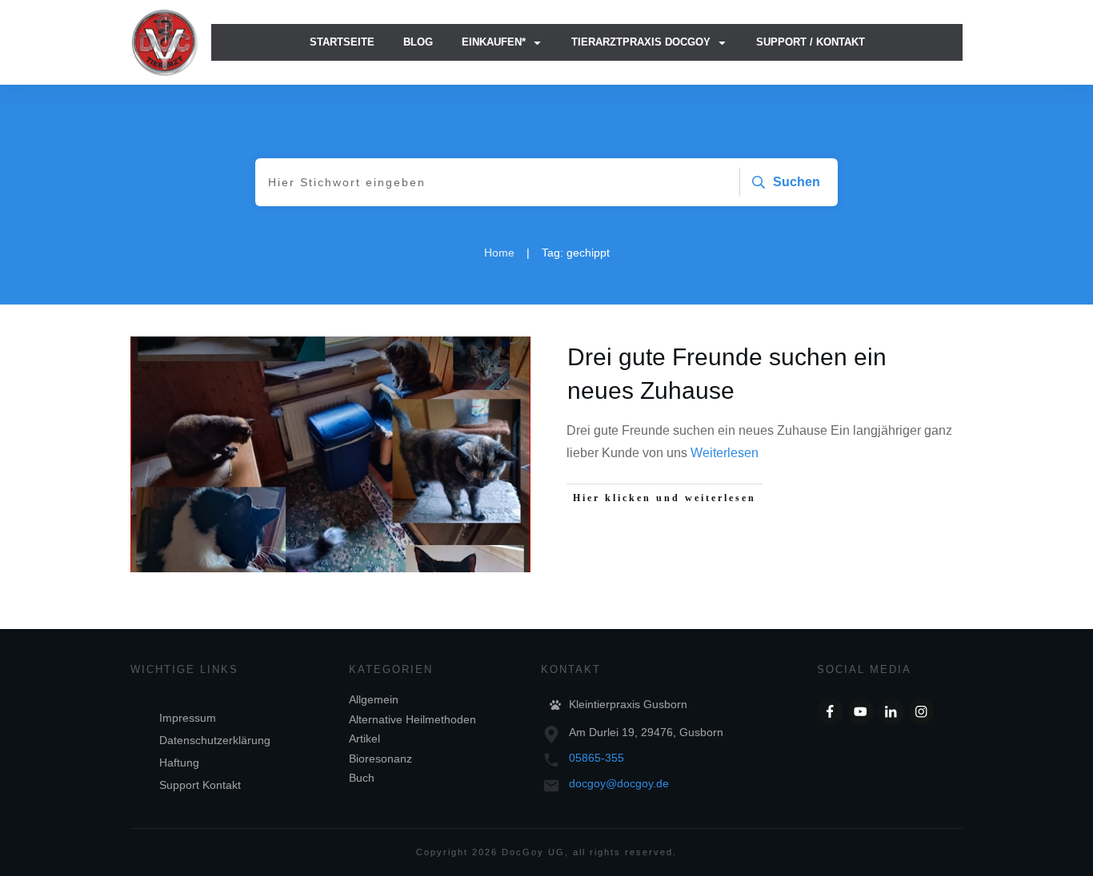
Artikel (364, 738)
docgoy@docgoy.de (619, 783)
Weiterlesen (725, 453)
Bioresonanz (380, 758)
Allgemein (373, 699)
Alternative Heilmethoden (412, 719)
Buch (361, 777)
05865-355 (596, 757)
